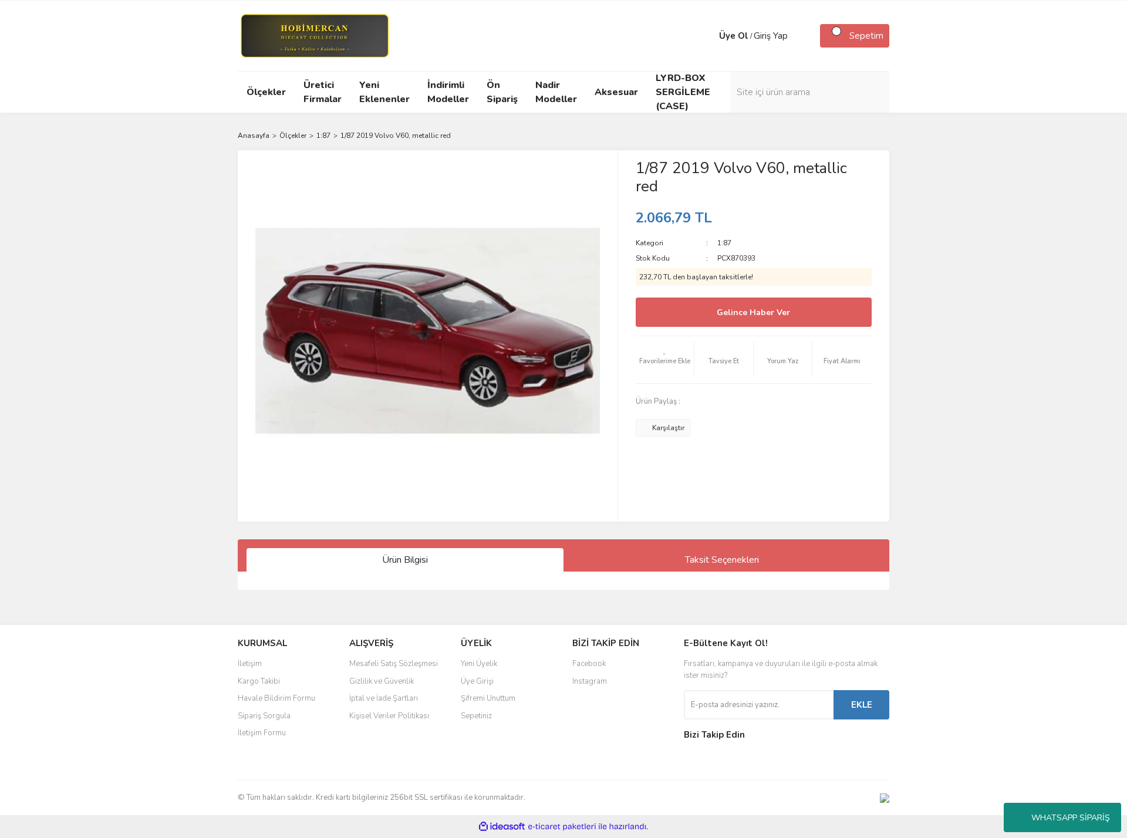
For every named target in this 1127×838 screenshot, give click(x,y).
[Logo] (314, 35)
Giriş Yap (771, 36)
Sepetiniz (476, 716)
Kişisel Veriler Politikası (389, 716)
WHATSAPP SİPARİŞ (1070, 817)
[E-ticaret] (562, 827)
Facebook (589, 663)
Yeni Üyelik (479, 663)
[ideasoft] (501, 826)
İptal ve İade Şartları (383, 698)
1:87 (724, 243)
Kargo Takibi (259, 681)
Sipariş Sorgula (264, 716)
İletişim (250, 663)
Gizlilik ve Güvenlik (381, 681)
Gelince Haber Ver (753, 312)
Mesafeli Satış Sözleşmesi (393, 663)
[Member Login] (707, 36)
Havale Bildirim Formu (276, 698)
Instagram (589, 681)
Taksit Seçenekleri (722, 559)
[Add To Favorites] (665, 359)
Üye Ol (733, 36)
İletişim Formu (262, 733)
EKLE (861, 705)
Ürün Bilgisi (405, 559)
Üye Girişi (477, 681)
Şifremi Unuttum (488, 698)
